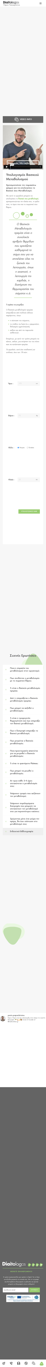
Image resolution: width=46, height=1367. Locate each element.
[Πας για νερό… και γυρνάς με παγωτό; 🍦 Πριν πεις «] (6, 1059)
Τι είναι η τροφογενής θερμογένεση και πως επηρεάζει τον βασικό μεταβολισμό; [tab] (25, 721)
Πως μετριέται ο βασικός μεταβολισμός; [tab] (21, 742)
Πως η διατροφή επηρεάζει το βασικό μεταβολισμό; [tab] (24, 732)
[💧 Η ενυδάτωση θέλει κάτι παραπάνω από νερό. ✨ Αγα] (6, 1074)
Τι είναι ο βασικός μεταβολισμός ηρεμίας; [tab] (25, 689)
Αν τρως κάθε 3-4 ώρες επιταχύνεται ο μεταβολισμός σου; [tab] (23, 783)
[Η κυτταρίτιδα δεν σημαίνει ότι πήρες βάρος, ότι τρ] (6, 1044)
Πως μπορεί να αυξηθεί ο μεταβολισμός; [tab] (22, 709)
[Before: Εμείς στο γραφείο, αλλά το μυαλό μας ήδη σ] (6, 1051)
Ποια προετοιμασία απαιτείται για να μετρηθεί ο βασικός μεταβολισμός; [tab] (24, 753)
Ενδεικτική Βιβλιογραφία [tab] (21, 831)
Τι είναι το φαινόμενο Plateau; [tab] (24, 763)
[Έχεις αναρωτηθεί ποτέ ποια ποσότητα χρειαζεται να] (6, 1036)
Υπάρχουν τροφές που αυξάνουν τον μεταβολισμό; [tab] (25, 795)
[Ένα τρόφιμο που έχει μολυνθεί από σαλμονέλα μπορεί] (6, 1066)
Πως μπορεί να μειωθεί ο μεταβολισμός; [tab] (21, 772)
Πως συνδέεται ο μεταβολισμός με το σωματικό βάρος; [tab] (24, 679)
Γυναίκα (31, 447)
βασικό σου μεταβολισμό (28, 199)
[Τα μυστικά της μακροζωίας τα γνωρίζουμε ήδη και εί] (6, 1081)
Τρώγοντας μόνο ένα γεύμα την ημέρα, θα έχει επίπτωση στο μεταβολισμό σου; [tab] (24, 821)
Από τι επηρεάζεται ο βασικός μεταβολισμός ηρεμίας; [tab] (24, 699)
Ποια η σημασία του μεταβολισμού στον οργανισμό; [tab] (25, 669)
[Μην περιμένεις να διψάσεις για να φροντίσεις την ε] (6, 1028)
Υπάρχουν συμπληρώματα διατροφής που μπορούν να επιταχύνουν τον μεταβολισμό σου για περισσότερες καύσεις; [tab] (24, 807)
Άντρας (22, 447)
